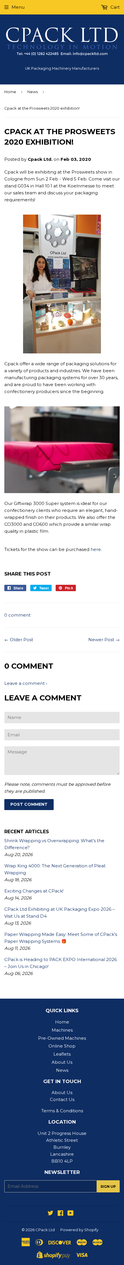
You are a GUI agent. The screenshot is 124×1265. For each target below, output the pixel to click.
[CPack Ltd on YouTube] (70, 1213)
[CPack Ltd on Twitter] (50, 1213)
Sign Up (108, 1186)
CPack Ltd (45, 1229)
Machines (62, 1030)
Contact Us (62, 1099)
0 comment (17, 615)
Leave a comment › (25, 683)
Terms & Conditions (62, 1110)
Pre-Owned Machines (62, 1038)
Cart (114, 7)
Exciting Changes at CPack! (33, 891)
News (32, 91)
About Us (62, 1062)
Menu (18, 7)
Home (10, 91)
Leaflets (62, 1054)
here (96, 549)
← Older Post (18, 639)
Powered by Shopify (79, 1229)
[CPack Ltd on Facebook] (60, 1213)
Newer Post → (104, 639)
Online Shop (62, 1046)
